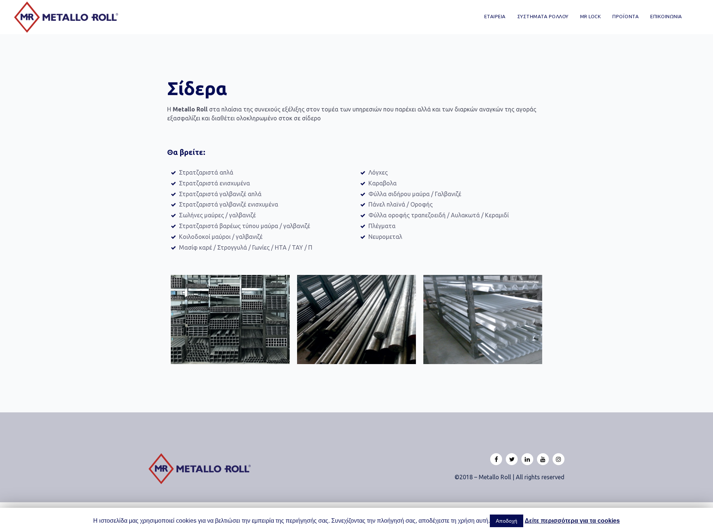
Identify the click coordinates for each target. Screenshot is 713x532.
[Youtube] (543, 459)
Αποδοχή (506, 521)
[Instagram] (558, 459)
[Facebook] (496, 459)
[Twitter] (512, 459)
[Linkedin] (527, 459)
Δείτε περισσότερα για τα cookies (572, 521)
